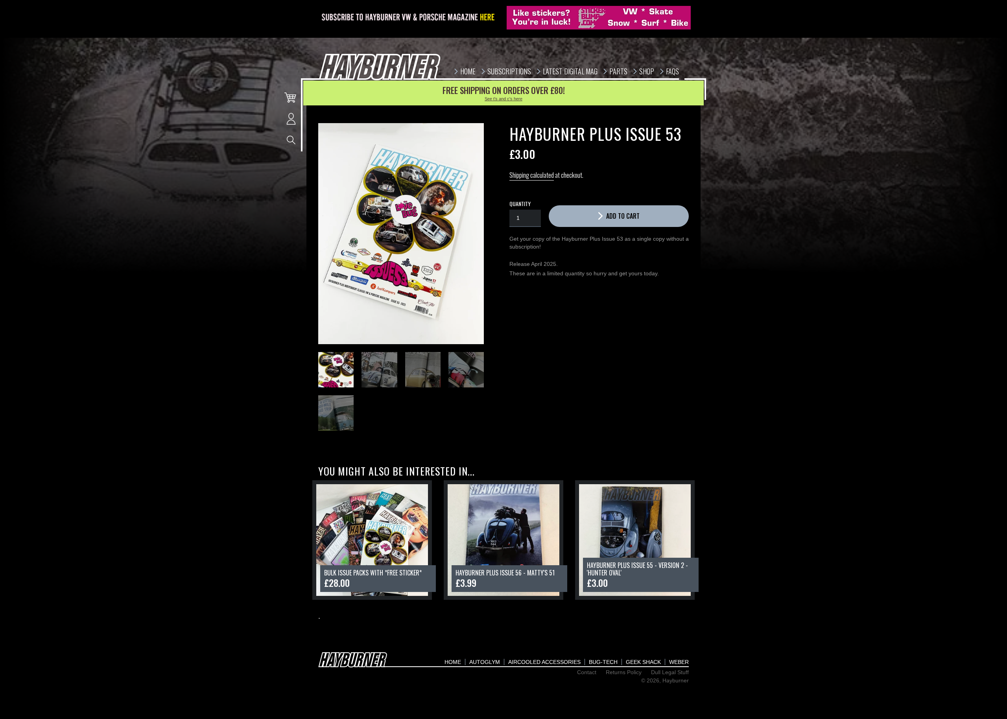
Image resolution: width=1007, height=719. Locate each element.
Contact (586, 672)
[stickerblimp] (599, 17)
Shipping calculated (531, 175)
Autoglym (484, 662)
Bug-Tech (603, 662)
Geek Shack (643, 662)
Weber (679, 662)
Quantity (520, 204)
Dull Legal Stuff (670, 672)
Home (452, 662)
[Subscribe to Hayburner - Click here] (409, 17)
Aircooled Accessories (544, 662)
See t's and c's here (503, 98)
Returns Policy (624, 672)
